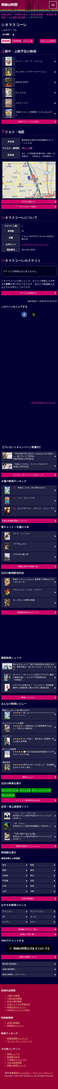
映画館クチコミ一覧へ (28, 929)
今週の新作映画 (14, 998)
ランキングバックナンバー (19, 1041)
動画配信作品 (13, 1057)
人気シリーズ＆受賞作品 (18, 1004)
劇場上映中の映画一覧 (28, 566)
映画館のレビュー (15, 1025)
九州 (4, 891)
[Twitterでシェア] (34, 314)
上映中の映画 (13, 995)
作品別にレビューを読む (18, 1010)
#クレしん (24, 790)
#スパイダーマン (9, 790)
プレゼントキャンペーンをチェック (28, 475)
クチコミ (27, 41)
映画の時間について (28, 957)
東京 (4, 865)
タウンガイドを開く (28, 207)
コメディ (6, 922)
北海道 (5, 875)
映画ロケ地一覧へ (28, 934)
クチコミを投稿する (28, 293)
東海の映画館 (37, 14)
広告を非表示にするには (43, 402)
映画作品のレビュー (16, 1007)
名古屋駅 (6, 34)
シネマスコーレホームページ (35, 244)
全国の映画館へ (28, 898)
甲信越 (5, 881)
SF (3, 917)
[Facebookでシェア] (24, 314)
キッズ (33, 917)
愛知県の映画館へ (10, 964)
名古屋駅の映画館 (17, 17)
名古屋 (27, 148)
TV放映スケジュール (16, 1060)
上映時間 (16, 41)
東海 (32, 870)
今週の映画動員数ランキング (14, 521)
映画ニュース (13, 1054)
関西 (4, 870)
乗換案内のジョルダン (20, 1073)
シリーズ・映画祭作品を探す (28, 800)
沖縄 (32, 891)
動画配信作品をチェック (28, 612)
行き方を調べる (28, 202)
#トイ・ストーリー (40, 790)
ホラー (33, 922)
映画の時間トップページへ (14, 975)
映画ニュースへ (28, 697)
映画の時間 (6, 14)
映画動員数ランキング (17, 1038)
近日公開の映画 (14, 1001)
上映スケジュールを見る (28, 121)
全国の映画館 (13, 1023)
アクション (7, 911)
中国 (4, 886)
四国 (32, 886)
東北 (32, 875)
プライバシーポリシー (42, 1073)
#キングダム (7, 795)
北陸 (32, 881)
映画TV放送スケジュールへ (28, 846)
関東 (32, 865)
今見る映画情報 (14, 1062)
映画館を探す (21, 14)
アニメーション (37, 911)
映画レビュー (28, 777)
